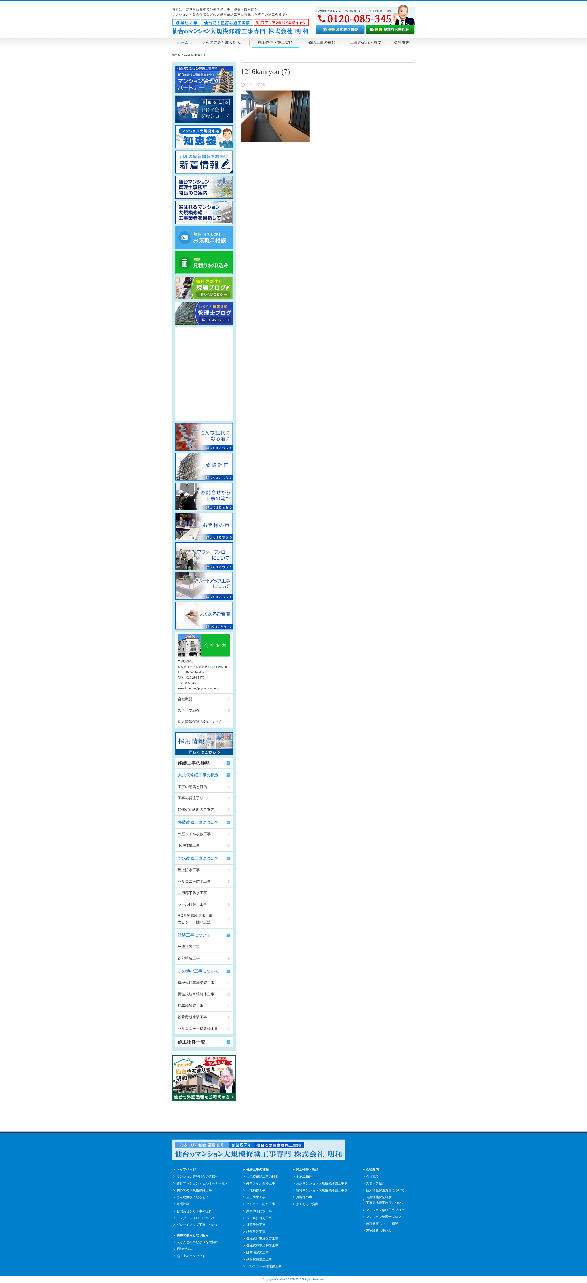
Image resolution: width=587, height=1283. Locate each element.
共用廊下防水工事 (192, 893)
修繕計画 (183, 1204)
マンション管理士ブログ (383, 1217)
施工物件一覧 (191, 1041)
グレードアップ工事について (197, 1225)
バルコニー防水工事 (194, 881)
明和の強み (185, 1249)
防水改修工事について (198, 858)
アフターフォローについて (196, 1218)
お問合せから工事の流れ (194, 1211)
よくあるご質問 (307, 1204)
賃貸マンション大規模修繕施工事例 (321, 1190)
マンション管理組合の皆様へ (197, 1176)
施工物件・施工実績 (275, 42)
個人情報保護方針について (200, 722)
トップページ (186, 1169)
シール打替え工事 (192, 904)
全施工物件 (304, 1176)
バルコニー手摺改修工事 (198, 1028)
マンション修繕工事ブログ (385, 1210)
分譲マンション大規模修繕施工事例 (321, 1183)
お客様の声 (304, 1197)
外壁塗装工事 (189, 947)
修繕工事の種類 (321, 42)
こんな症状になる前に (193, 1197)
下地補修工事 (189, 845)
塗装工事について (194, 935)
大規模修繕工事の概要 (198, 775)
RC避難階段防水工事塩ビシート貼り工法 (195, 919)
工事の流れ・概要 (365, 42)
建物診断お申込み (379, 1230)
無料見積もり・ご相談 (382, 1223)
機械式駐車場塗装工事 (196, 983)
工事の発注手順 (190, 798)
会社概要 (185, 699)
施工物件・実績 (307, 1169)
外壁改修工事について (198, 822)
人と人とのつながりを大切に (197, 1242)
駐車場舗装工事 (190, 1006)
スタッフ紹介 (189, 710)
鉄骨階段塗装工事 (192, 1017)
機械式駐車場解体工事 (196, 994)
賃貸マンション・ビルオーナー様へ (202, 1183)
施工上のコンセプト (191, 1256)
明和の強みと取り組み (221, 42)
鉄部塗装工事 (189, 958)
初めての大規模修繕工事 (194, 1190)
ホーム (182, 42)
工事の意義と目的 (192, 787)
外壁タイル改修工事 (194, 834)
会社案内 (402, 42)
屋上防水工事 (189, 870)
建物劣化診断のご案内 (196, 809)
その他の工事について (198, 971)
